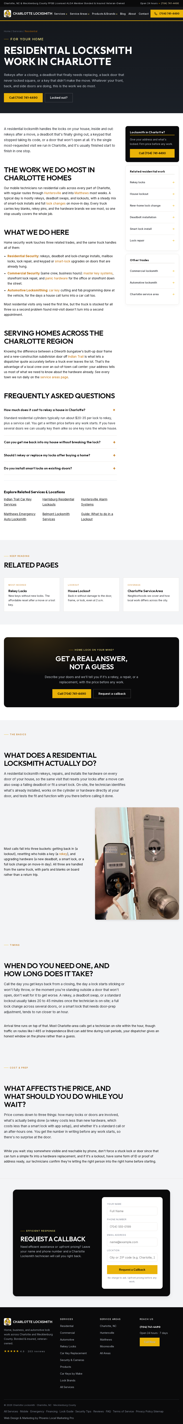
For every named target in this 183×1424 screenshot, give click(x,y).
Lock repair (152, 240)
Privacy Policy (144, 1411)
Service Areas (79, 13)
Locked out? (59, 97)
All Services (67, 1387)
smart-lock (62, 261)
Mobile (24, 1411)
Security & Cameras (72, 1360)
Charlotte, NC (108, 1326)
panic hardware (56, 278)
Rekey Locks (68, 1346)
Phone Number (117, 1219)
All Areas (105, 1353)
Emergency (37, 1411)
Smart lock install (152, 228)
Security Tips (83, 1411)
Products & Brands (103, 13)
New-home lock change (152, 205)
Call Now (149, 1342)
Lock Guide (66, 1411)
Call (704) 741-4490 (23, 97)
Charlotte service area (152, 294)
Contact (144, 13)
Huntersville (52, 193)
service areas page (54, 377)
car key (54, 290)
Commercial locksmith (152, 271)
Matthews (82, 193)
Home (7, 31)
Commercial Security (24, 273)
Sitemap (159, 1411)
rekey (63, 854)
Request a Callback (132, 1269)
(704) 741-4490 (170, 3)
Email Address (116, 1235)
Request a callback (112, 693)
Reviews (98, 1411)
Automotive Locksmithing (27, 290)
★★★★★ (24, 1351)
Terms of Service (123, 1411)
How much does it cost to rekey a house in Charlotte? (44, 410)
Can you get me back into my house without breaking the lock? (52, 442)
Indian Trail (76, 356)
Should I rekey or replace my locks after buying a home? (47, 455)
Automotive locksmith (152, 282)
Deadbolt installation (152, 217)
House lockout (152, 194)
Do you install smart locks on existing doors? (38, 468)
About (132, 13)
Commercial (67, 1332)
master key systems (98, 273)
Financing (52, 1411)
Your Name (114, 1204)
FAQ (108, 1411)
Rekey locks (152, 182)
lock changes (56, 203)
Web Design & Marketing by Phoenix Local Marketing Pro (39, 1418)
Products (65, 1366)
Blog (123, 13)
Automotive (67, 1339)
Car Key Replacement (73, 1353)
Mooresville (107, 1346)
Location (113, 1250)
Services (59, 13)
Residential (66, 1326)
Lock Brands (67, 1380)
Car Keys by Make (71, 1373)
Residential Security (23, 256)
